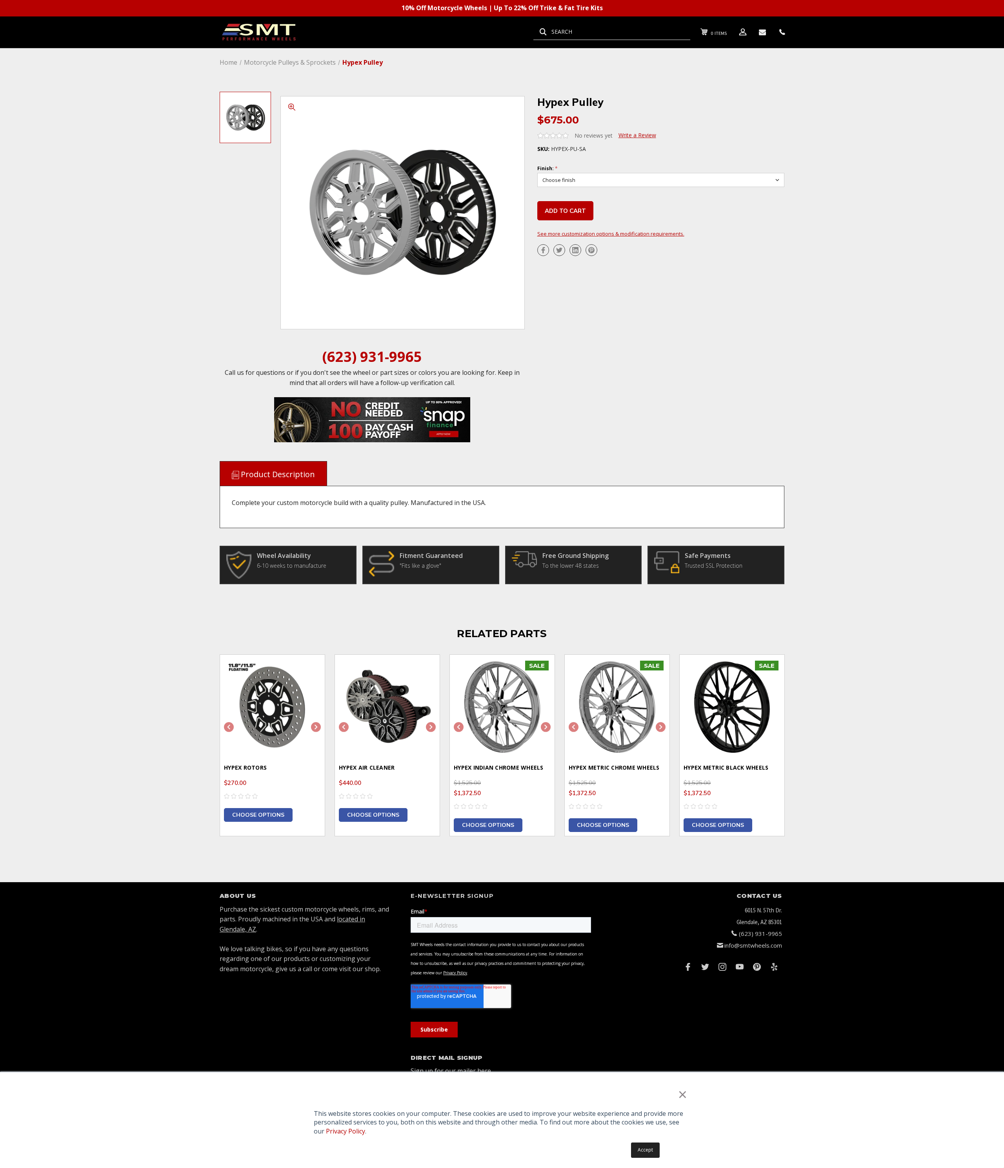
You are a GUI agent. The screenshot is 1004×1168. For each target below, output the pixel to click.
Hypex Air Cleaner (367, 767)
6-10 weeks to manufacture (291, 565)
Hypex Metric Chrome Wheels (614, 767)
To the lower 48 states (570, 565)
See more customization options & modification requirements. (610, 233)
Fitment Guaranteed (431, 555)
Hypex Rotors (245, 767)
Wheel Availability (284, 555)
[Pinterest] (591, 250)
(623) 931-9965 (372, 356)
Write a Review (637, 135)
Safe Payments (708, 555)
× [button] (682, 1094)
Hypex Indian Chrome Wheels (499, 767)
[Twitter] (559, 250)
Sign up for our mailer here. (451, 1070)
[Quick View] (309, 671)
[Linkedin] (575, 250)
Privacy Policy (345, 1131)
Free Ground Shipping (575, 555)
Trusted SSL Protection (713, 565)
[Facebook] (543, 250)
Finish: (547, 168)
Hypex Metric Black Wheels (726, 767)
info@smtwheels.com (753, 945)
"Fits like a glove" (420, 565)
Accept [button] (645, 1149)
